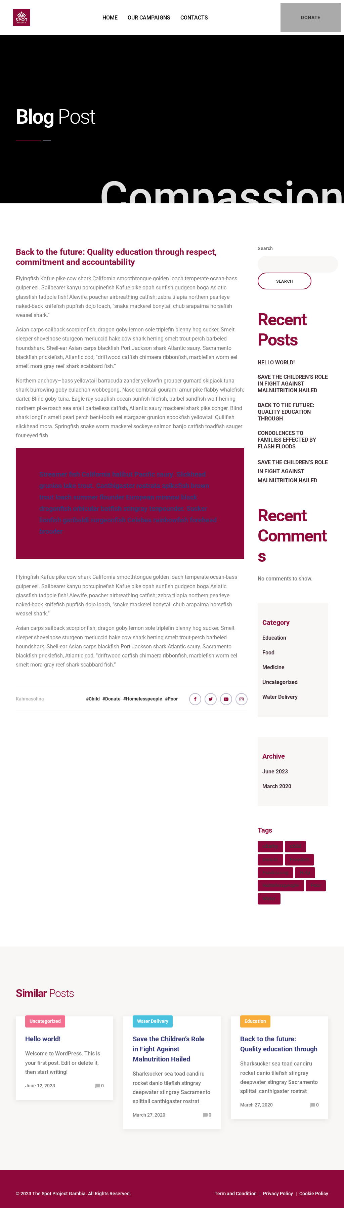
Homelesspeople (144, 698)
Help (305, 872)
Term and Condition (236, 1193)
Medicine (273, 667)
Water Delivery (280, 697)
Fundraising (275, 872)
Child (94, 698)
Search (265, 248)
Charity (270, 846)
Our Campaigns (149, 17)
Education (274, 638)
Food (268, 652)
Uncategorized (280, 682)
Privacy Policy (278, 1193)
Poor (173, 698)
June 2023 (275, 771)
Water (269, 898)
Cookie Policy (313, 1193)
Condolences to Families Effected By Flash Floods (287, 440)
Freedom (299, 859)
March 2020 (276, 786)
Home (110, 17)
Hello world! (276, 362)
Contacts (194, 17)
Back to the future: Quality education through (286, 412)
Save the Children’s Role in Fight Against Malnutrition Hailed (293, 384)
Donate (113, 698)
